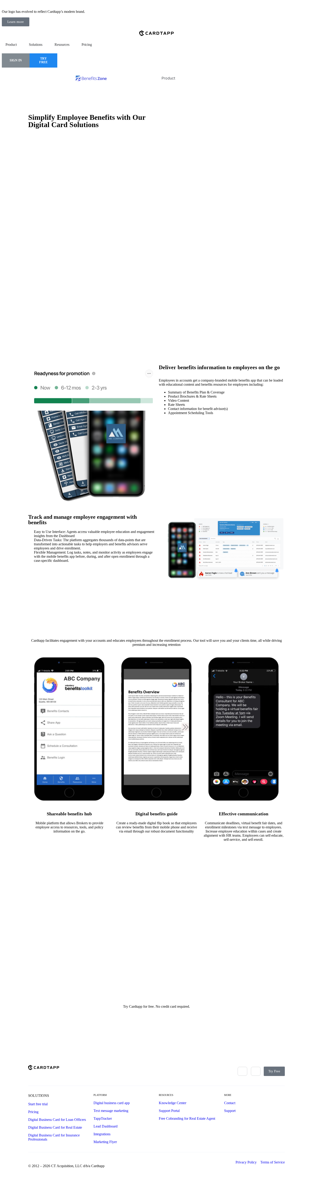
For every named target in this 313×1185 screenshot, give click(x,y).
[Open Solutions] (45, 44)
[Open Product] (20, 44)
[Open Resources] (72, 44)
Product (168, 78)
